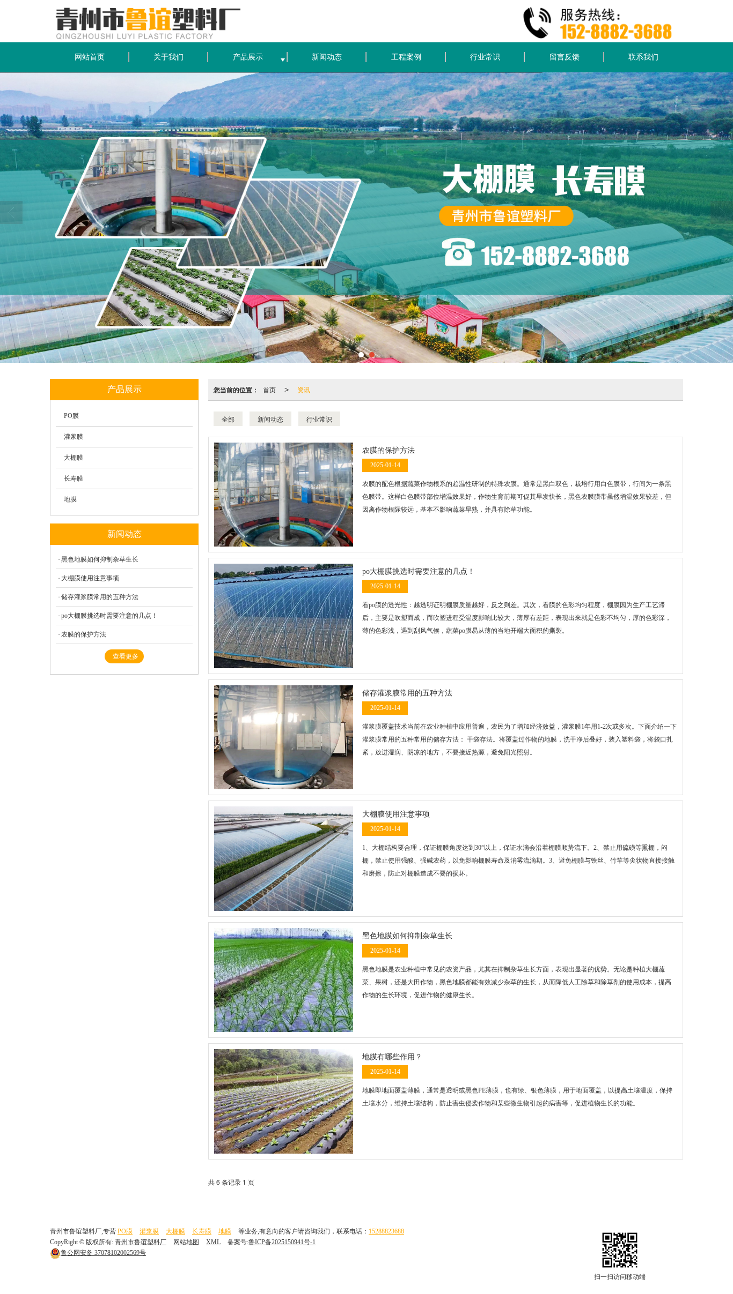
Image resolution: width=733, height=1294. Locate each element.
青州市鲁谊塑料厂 (140, 1242)
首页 (269, 389)
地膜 (70, 499)
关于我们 (168, 57)
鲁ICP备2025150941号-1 (282, 1242)
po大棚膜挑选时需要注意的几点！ (109, 615)
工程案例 (406, 57)
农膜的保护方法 (83, 634)
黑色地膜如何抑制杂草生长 (99, 559)
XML (213, 1242)
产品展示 (248, 57)
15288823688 (386, 1231)
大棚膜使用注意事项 (90, 578)
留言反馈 (564, 57)
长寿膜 (73, 478)
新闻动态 (327, 57)
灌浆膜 (73, 436)
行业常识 (485, 57)
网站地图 (186, 1242)
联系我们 (643, 57)
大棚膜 (73, 457)
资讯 (303, 389)
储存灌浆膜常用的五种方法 (99, 597)
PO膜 (71, 416)
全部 (228, 418)
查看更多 (125, 656)
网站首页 (90, 57)
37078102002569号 (103, 1252)
